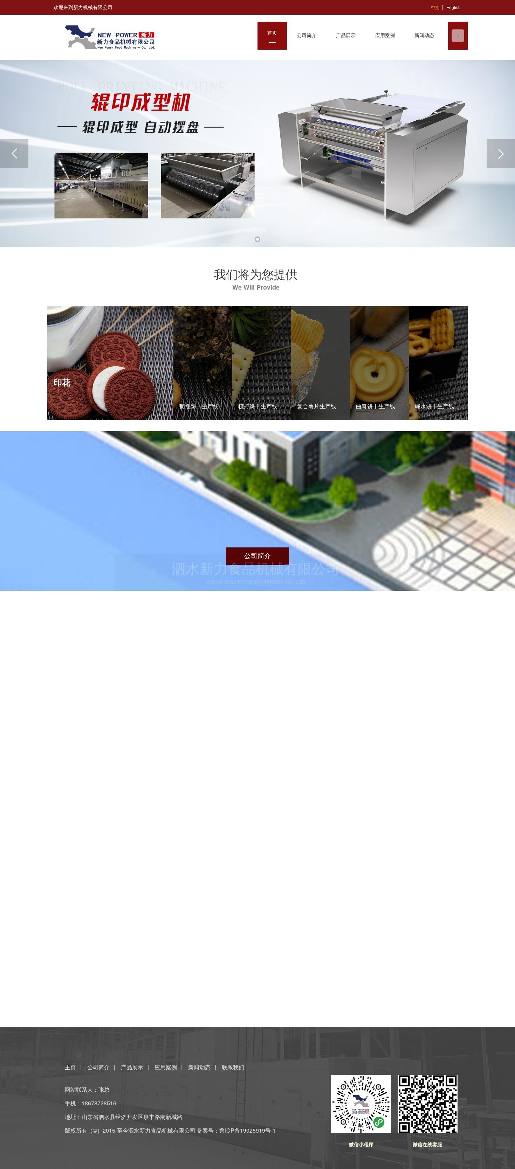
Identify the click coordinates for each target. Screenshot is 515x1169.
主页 (71, 1067)
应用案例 (165, 1067)
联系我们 (233, 1067)
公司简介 (98, 1067)
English (453, 7)
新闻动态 (199, 1067)
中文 (435, 7)
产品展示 (132, 1067)
